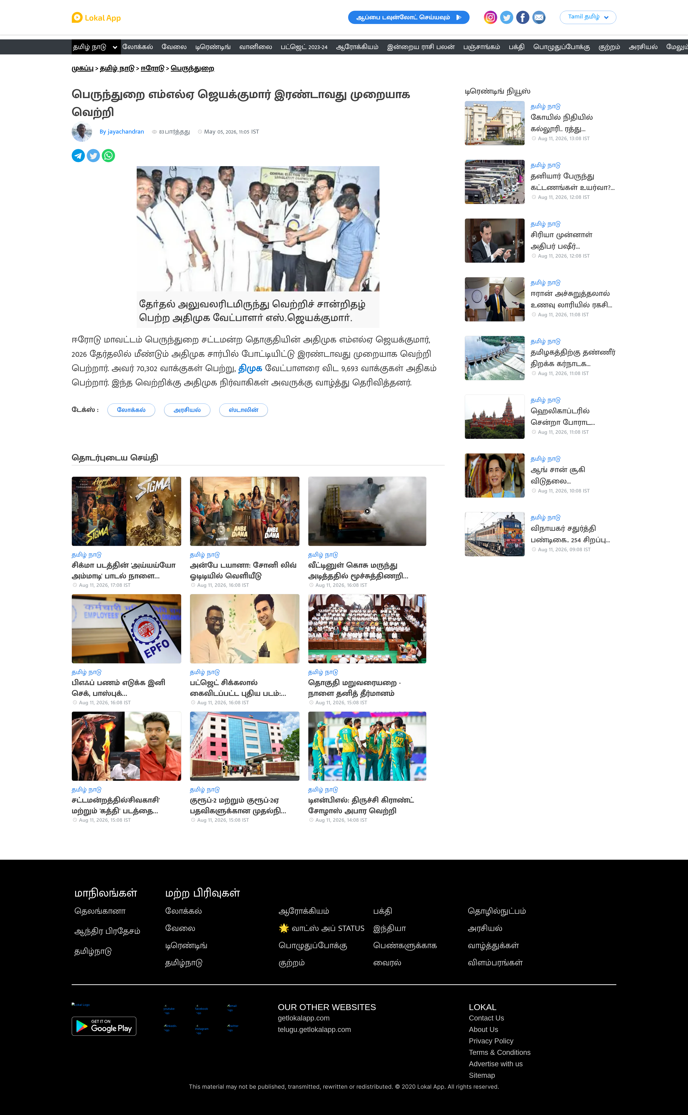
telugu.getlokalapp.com (314, 1029)
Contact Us (486, 1018)
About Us (483, 1029)
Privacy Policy (491, 1041)
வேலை (180, 928)
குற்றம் (292, 963)
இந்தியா (389, 928)
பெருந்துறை (192, 68)
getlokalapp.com (304, 1018)
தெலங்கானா (99, 911)
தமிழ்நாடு (93, 951)
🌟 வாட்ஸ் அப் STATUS (322, 928)
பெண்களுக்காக (405, 945)
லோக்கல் (183, 911)
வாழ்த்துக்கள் (493, 945)
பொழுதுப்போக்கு (313, 945)
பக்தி (382, 911)
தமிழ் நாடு (89, 47)
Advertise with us (496, 1064)
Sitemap (482, 1075)
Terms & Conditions (500, 1052)
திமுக (250, 368)
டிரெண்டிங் (186, 945)
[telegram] (79, 157)
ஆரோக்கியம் (304, 911)
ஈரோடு (152, 68)
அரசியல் (485, 928)
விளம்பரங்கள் (495, 963)
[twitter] (94, 157)
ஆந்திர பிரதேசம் (107, 931)
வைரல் (387, 963)
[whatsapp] (109, 157)
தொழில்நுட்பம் (497, 911)
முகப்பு (83, 68)
